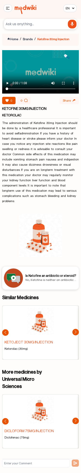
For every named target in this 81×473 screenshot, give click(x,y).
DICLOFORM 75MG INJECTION (29, 431)
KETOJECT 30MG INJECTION (29, 342)
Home (14, 39)
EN (68, 8)
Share (67, 100)
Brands (28, 39)
